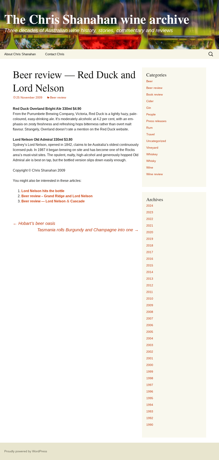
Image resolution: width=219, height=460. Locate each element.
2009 (149, 305)
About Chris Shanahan (20, 54)
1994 (149, 404)
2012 (149, 285)
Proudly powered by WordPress (25, 451)
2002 (149, 351)
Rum (149, 127)
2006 (149, 325)
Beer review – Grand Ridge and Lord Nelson (57, 196)
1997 (149, 385)
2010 (149, 298)
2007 (149, 318)
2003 (149, 345)
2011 (149, 292)
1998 (149, 378)
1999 (149, 371)
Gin (148, 107)
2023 (149, 212)
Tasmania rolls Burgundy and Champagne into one (88, 229)
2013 (149, 278)
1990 (149, 424)
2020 (149, 232)
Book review (154, 94)
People (151, 114)
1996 (149, 391)
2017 (149, 252)
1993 (149, 411)
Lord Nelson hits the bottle (42, 191)
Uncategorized (156, 141)
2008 (149, 312)
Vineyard (152, 147)
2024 (149, 205)
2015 (149, 265)
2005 (149, 331)
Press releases (156, 121)
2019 (149, 238)
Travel (150, 134)
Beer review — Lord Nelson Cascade (53, 201)
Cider (150, 101)
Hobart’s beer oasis (34, 223)
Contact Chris (54, 54)
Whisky (151, 161)
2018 (149, 245)
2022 (149, 219)
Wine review (154, 174)
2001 (149, 358)
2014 (149, 272)
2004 (149, 338)
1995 (149, 398)
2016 (149, 258)
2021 (149, 225)
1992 (149, 418)
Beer (149, 81)
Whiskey (152, 154)
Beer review (58, 97)
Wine (149, 167)
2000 (149, 365)
